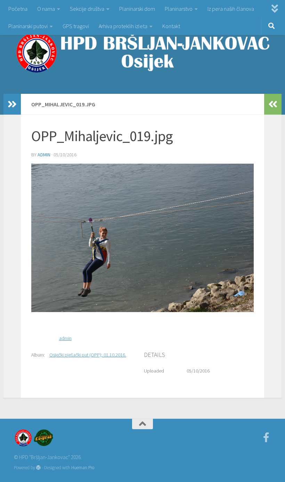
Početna (17, 8)
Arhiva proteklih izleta (123, 26)
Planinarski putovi (28, 26)
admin (44, 155)
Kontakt (171, 26)
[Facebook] (266, 437)
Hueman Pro (82, 468)
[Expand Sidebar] (12, 104)
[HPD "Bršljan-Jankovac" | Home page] (142, 52)
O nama (46, 8)
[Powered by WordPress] (38, 467)
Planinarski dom (137, 8)
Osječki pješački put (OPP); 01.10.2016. (87, 355)
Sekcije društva (87, 8)
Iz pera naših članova (230, 8)
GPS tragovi (76, 26)
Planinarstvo (179, 8)
